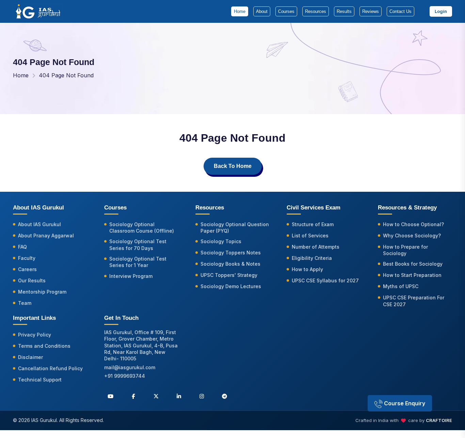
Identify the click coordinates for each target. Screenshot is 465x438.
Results (344, 11)
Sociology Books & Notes (230, 264)
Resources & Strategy (407, 207)
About (262, 11)
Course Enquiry (404, 403)
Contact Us (400, 11)
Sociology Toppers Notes (231, 252)
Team (24, 303)
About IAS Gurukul (39, 224)
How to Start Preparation (412, 275)
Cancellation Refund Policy (50, 368)
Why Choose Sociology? (412, 235)
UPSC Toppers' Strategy (229, 275)
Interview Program (131, 276)
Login (441, 11)
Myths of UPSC (400, 286)
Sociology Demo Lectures (231, 286)
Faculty (26, 258)
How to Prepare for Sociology (405, 250)
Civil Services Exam (313, 207)
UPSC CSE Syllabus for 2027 (325, 280)
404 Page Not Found (66, 75)
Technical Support (40, 379)
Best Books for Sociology (413, 264)
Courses (286, 11)
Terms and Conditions (44, 346)
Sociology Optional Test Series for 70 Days (137, 244)
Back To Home (233, 166)
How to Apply (307, 269)
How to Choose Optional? (413, 224)
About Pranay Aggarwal (46, 235)
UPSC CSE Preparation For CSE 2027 (413, 301)
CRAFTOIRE (439, 420)
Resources (315, 11)
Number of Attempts (315, 247)
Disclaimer (30, 357)
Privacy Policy (34, 335)
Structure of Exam (313, 224)
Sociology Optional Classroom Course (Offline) (141, 227)
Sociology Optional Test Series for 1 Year (137, 262)
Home (239, 11)
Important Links (34, 318)
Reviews (370, 11)
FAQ (22, 247)
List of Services (310, 235)
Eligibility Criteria (312, 258)
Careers (27, 269)
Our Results (32, 280)
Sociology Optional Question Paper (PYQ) (235, 227)
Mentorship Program (42, 292)
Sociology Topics (221, 241)
